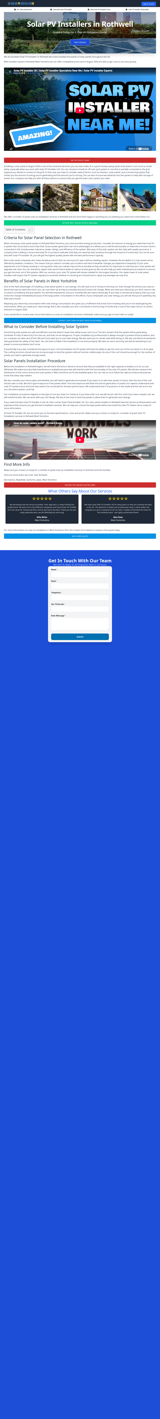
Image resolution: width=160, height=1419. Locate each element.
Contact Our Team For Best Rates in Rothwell (80, 320)
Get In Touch (148, 4)
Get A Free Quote (80, 536)
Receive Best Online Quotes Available (80, 223)
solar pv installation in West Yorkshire (46, 530)
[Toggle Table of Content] (29, 230)
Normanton (9, 479)
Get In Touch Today (80, 160)
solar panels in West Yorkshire (54, 372)
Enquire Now (80, 544)
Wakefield (21, 479)
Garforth (30, 479)
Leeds (38, 479)
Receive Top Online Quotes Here (80, 485)
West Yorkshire (49, 479)
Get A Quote (80, 42)
